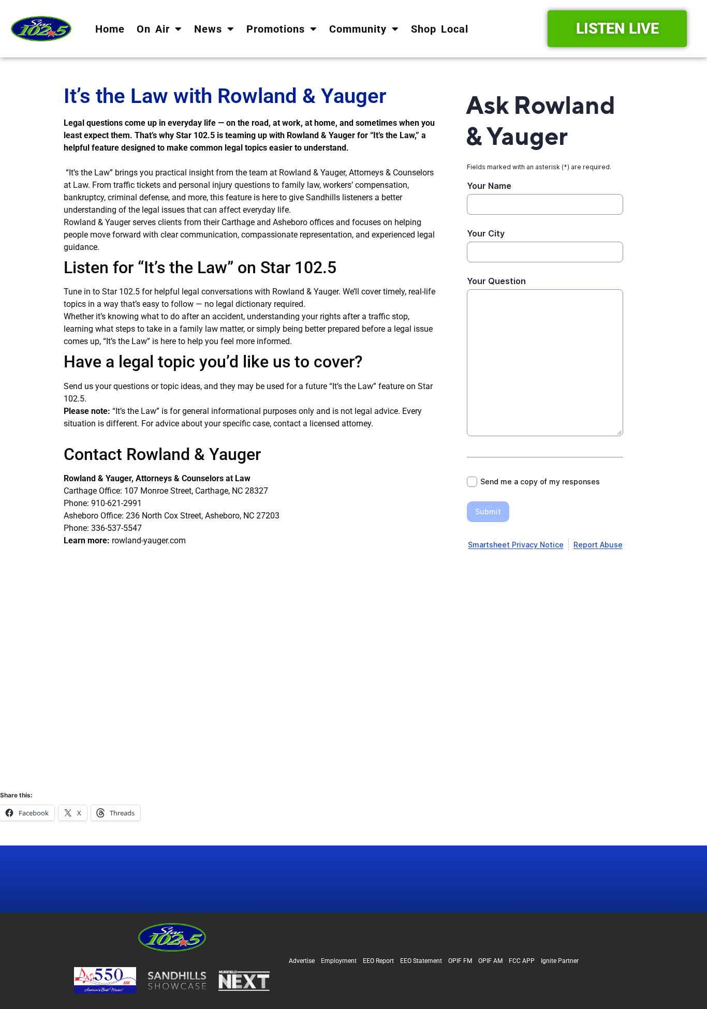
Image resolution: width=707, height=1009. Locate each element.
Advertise (302, 961)
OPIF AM (490, 961)
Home (110, 29)
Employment (339, 961)
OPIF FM (460, 961)
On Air (153, 29)
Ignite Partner (560, 961)
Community (358, 29)
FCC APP (522, 961)
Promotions (275, 29)
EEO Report (378, 961)
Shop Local (439, 29)
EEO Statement (421, 961)
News (208, 29)
